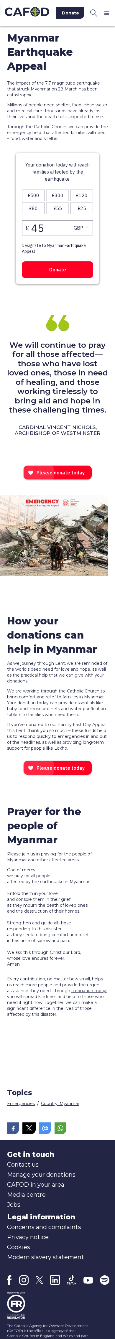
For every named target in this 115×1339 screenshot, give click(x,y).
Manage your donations (41, 1174)
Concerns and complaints (44, 1227)
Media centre (26, 1194)
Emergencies (21, 1103)
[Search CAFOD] (94, 13)
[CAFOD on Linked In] (55, 1280)
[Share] (13, 1128)
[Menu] (108, 13)
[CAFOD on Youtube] (88, 1280)
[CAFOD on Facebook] (9, 1280)
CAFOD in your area (35, 1184)
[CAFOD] (27, 13)
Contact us (23, 1164)
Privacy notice (28, 1237)
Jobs (13, 1204)
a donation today (88, 990)
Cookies (18, 1247)
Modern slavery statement (45, 1257)
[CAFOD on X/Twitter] (39, 1280)
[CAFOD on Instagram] (24, 1280)
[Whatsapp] (60, 1128)
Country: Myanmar (60, 1103)
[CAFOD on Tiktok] (71, 1279)
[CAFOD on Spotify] (104, 1280)
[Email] (45, 1128)
